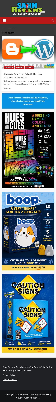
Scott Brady (9, 77)
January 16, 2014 (21, 77)
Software (29, 67)
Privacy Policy (9, 375)
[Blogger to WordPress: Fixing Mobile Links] (28, 53)
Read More (7, 88)
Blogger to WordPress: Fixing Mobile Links (23, 74)
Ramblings (19, 67)
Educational (9, 67)
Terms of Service (10, 379)
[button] (4, 20)
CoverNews (21, 397)
